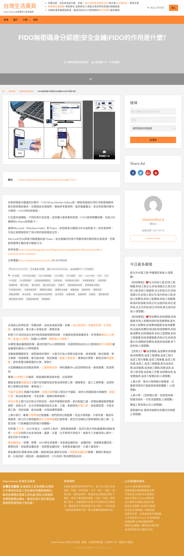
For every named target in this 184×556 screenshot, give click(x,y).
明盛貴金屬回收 (79, 452)
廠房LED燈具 (126, 542)
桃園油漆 (26, 382)
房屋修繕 (130, 490)
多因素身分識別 (72, 280)
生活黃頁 (151, 505)
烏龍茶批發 (94, 325)
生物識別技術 (15, 289)
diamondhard (153, 219)
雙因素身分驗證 (16, 299)
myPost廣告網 (133, 486)
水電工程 (83, 405)
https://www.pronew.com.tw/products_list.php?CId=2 (47, 179)
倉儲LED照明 (20, 338)
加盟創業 (146, 521)
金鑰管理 (82, 294)
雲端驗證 (46, 299)
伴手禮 (153, 513)
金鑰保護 (71, 294)
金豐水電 (47, 391)
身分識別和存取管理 (43, 294)
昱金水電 (13, 401)
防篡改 (92, 294)
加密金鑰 (58, 280)
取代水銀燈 (104, 10)
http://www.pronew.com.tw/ (35, 260)
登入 (173, 7)
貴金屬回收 (14, 442)
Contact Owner (153, 238)
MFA (99, 276)
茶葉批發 (122, 3)
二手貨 (148, 517)
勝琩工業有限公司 (140, 404)
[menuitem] (156, 8)
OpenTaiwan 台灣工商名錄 (65, 542)
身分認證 (26, 294)
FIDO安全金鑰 (29, 276)
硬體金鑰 (75, 289)
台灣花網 (154, 525)
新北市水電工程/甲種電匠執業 (147, 272)
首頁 (6, 19)
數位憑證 (24, 285)
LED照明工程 (20, 377)
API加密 (15, 276)
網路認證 (97, 289)
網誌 (35, 19)
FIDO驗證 (71, 276)
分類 (25, 19)
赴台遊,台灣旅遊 (133, 509)
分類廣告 (149, 494)
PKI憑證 (12, 280)
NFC (107, 276)
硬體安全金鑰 (61, 289)
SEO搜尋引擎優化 (134, 502)
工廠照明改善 (49, 367)
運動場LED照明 (58, 338)
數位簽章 (36, 285)
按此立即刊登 (157, 7)
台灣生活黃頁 (19, 5)
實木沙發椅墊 (46, 419)
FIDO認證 (59, 276)
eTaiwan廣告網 (145, 498)
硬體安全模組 (46, 289)
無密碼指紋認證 (75, 285)
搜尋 (154, 139)
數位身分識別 (49, 285)
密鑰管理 (13, 285)
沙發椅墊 (33, 415)
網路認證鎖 (14, 294)
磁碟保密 (86, 289)
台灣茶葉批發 (132, 529)
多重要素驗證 (89, 280)
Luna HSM (89, 276)
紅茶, (106, 3)
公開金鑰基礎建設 (42, 280)
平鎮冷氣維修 (15, 391)
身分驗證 (59, 294)
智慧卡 (62, 285)
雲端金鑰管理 (32, 299)
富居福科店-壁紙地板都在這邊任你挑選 (152, 410)
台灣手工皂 (111, 542)
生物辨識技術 (30, 289)
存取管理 (102, 280)
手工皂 (20, 428)
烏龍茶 (100, 3)
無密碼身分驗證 (92, 285)
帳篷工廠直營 (67, 358)
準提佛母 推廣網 (56, 6)
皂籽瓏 (17, 432)
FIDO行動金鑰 (45, 276)
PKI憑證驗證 (25, 280)
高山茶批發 (90, 3)
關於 (15, 19)
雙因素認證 (104, 294)
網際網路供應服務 (77, 62)
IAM (80, 276)
